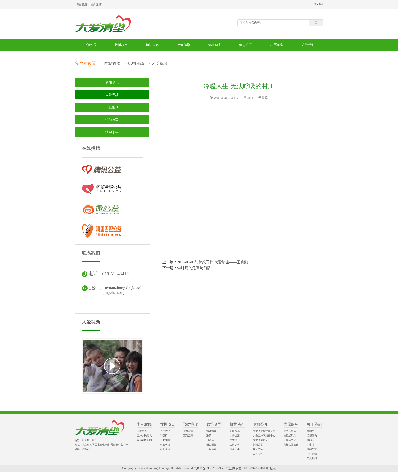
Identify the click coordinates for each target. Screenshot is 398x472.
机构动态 (214, 45)
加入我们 (312, 458)
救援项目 (121, 45)
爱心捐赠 (312, 453)
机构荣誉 (312, 449)
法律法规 (211, 431)
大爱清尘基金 (260, 440)
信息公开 (245, 45)
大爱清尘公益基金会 (264, 431)
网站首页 (112, 63)
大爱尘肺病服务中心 (264, 435)
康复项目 (165, 444)
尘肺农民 (90, 45)
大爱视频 (159, 63)
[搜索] (316, 23)
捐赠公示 (258, 444)
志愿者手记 (290, 440)
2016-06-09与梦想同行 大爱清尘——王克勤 (212, 262)
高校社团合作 (291, 444)
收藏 (265, 97)
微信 (85, 4)
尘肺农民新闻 (144, 440)
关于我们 (307, 45)
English (318, 4)
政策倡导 (183, 45)
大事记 (310, 444)
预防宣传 (152, 45)
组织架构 (312, 435)
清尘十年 (112, 132)
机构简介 (312, 431)
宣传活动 (188, 435)
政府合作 (211, 449)
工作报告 (258, 453)
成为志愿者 (290, 431)
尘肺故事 (112, 119)
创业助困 (165, 449)
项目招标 (258, 449)
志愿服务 (276, 45)
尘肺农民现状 (144, 435)
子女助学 (165, 440)
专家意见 (142, 431)
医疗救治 (165, 431)
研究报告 (211, 444)
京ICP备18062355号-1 (209, 468)
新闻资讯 (112, 82)
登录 (272, 468)
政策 (208, 435)
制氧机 (163, 435)
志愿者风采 (290, 435)
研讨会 (210, 440)
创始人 (310, 440)
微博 (99, 4)
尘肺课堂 (188, 431)
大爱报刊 (112, 107)
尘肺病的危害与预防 (194, 268)
